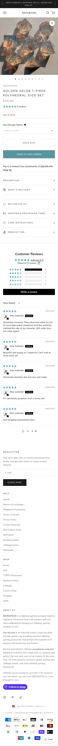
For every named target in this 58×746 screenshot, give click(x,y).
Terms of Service (11, 514)
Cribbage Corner (11, 545)
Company (7, 595)
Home (6, 565)
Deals (6, 600)
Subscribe (15, 482)
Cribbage (7, 585)
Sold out (29, 142)
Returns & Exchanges (13, 504)
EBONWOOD (10, 86)
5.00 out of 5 (37, 260)
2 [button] (28, 431)
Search (6, 499)
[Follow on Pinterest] (12, 697)
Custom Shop (9, 590)
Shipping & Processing (14, 509)
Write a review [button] (29, 292)
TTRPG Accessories (12, 575)
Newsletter (8, 534)
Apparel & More (10, 580)
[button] (10, 106)
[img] (9, 311)
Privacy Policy (9, 519)
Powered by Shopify (41, 713)
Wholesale (8, 550)
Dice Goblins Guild (12, 529)
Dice (5, 570)
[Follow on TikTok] (20, 697)
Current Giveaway (11, 524)
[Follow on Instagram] (4, 697)
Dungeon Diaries (11, 540)
